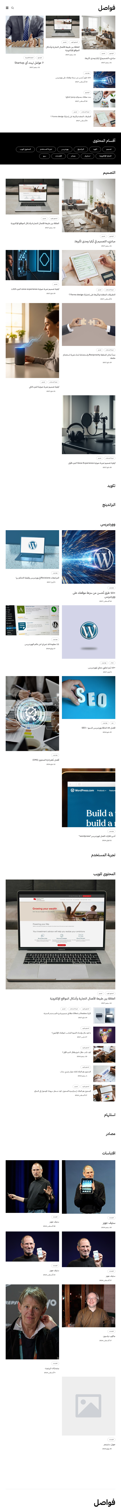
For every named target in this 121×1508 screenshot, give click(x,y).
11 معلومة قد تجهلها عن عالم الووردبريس (42, 644)
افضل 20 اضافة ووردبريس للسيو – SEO (98, 727)
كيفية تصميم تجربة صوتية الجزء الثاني (44, 386)
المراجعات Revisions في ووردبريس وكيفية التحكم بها (37, 577)
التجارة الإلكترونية (29, 58)
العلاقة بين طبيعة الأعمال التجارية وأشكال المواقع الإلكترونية (35, 223)
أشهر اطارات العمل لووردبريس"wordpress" (97, 836)
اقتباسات (58, 156)
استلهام (87, 156)
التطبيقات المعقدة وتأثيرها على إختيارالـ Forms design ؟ (71, 116)
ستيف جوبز (109, 1223)
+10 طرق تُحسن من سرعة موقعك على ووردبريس (73, 77)
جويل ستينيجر (109, 1444)
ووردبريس (87, 73)
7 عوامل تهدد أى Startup (29, 63)
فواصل (106, 7)
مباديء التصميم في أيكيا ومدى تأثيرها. (99, 58)
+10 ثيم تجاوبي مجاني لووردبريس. (101, 667)
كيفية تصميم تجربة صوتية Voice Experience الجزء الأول (91, 463)
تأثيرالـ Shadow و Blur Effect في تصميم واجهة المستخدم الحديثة (67, 1013)
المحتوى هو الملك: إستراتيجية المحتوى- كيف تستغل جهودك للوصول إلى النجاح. (62, 1091)
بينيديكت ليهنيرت (52, 1368)
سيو (44, 156)
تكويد (95, 149)
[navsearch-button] (12, 8)
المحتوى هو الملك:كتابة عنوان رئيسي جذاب (75, 1071)
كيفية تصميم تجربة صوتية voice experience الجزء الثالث (35, 289)
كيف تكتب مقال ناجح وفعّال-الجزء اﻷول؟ (76, 1052)
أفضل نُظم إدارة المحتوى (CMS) (45, 759)
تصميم (103, 53)
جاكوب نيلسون (109, 1336)
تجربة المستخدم (85, 112)
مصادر (73, 156)
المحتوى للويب (74, 42)
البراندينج (112, 53)
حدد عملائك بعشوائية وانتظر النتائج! (78, 97)
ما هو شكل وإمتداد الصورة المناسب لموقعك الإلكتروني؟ (71, 1032)
